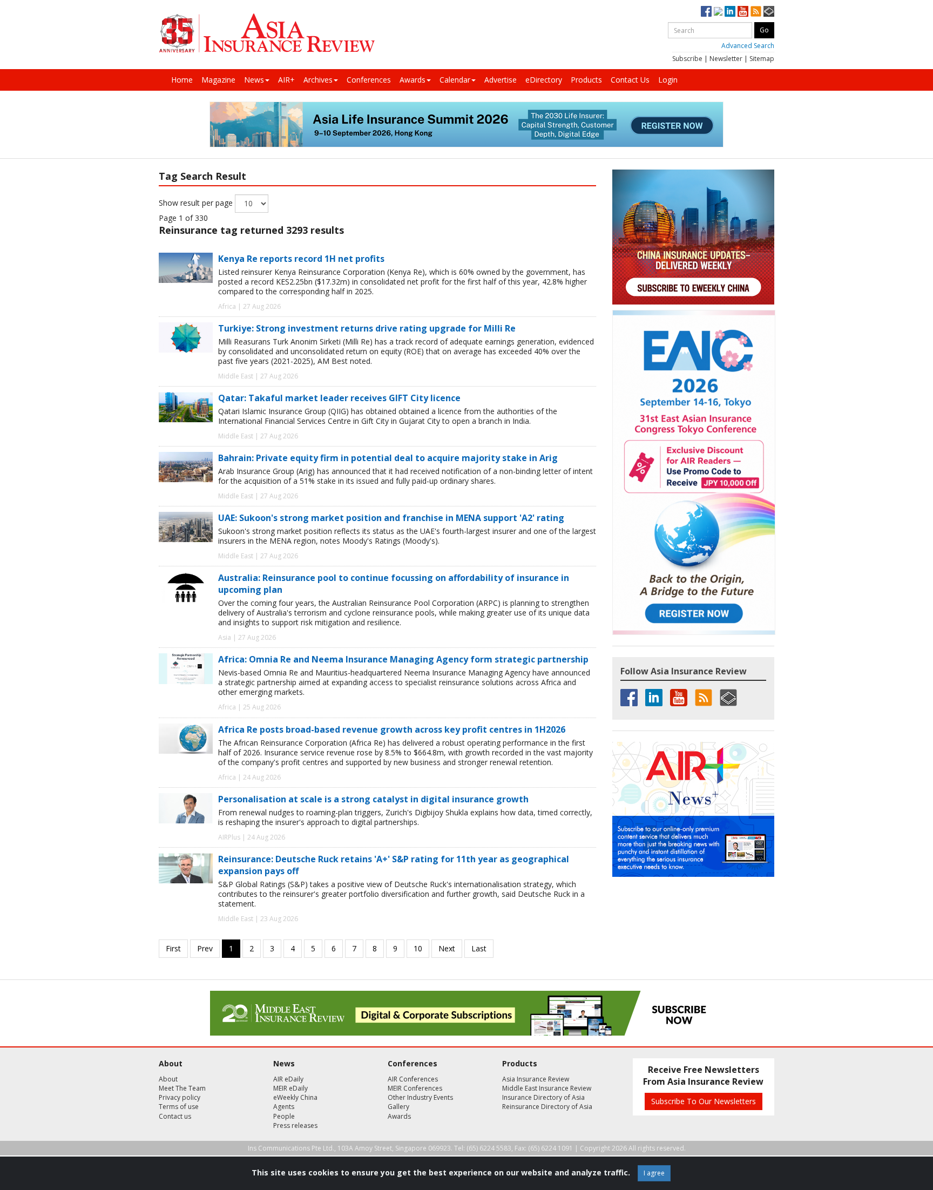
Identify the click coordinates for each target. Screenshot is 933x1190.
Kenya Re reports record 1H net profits (301, 259)
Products (586, 80)
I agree (654, 1173)
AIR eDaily (288, 1079)
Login (668, 80)
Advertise (500, 80)
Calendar (455, 80)
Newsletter (725, 58)
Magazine (218, 80)
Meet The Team (182, 1088)
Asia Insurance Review (535, 1079)
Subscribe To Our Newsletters (703, 1101)
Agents (283, 1106)
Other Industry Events (420, 1097)
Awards (412, 80)
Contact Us (630, 80)
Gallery (398, 1106)
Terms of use (179, 1106)
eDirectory (543, 80)
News (254, 80)
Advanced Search (747, 45)
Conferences (369, 80)
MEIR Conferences (415, 1088)
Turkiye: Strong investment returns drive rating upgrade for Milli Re (367, 328)
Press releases (295, 1125)
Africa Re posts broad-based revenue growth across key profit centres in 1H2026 (391, 729)
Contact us (175, 1116)
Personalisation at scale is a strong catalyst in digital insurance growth (373, 799)
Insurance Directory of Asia (543, 1097)
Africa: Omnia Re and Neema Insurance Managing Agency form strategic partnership (403, 659)
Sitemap (761, 58)
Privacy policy (179, 1097)
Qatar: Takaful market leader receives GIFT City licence (339, 398)
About (168, 1079)
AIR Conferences (413, 1079)
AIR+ (286, 80)
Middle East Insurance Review (546, 1088)
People (284, 1116)
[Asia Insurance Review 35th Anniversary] (267, 33)
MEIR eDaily (290, 1088)
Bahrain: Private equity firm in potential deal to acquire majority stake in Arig (388, 458)
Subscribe (687, 58)
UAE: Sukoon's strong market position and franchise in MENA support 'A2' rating (391, 518)
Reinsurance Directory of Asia (547, 1106)
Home (182, 80)
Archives (318, 80)
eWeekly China (295, 1097)
